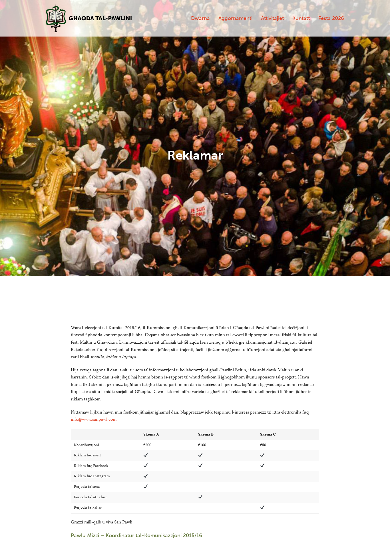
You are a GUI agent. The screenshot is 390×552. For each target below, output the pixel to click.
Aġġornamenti (235, 18)
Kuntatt (301, 18)
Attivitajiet (272, 18)
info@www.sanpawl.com (93, 420)
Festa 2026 (331, 18)
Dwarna (200, 18)
